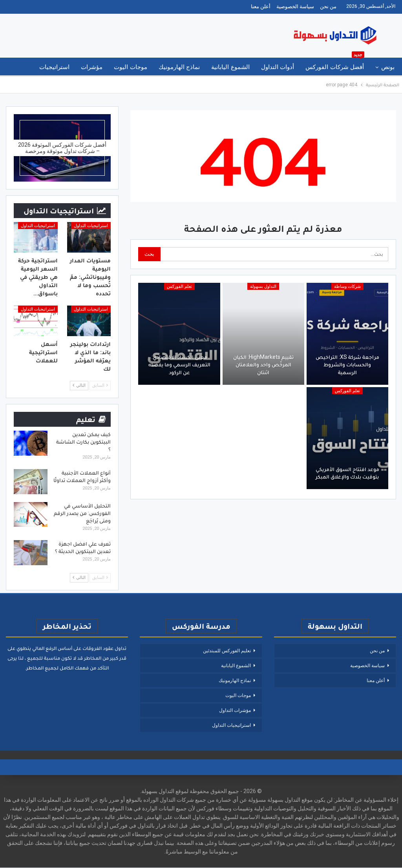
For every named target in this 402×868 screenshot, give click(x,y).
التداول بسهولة (263, 286)
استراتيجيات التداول (91, 225)
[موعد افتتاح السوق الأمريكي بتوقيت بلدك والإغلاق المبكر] (347, 438)
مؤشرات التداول (235, 710)
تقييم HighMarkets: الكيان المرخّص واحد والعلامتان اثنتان (263, 364)
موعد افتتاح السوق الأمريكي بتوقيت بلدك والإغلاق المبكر (347, 473)
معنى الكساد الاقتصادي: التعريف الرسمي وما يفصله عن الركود (179, 364)
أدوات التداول (277, 67)
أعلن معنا (260, 6)
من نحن (328, 6)
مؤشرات (91, 67)
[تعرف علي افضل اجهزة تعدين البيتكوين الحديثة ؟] (31, 552)
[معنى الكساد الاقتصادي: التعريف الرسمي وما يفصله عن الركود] (179, 334)
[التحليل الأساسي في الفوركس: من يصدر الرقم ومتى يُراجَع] (31, 514)
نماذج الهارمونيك (179, 67)
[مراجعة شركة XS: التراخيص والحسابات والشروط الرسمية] (347, 334)
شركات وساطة (347, 286)
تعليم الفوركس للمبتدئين (227, 650)
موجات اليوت (130, 67)
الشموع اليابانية (230, 67)
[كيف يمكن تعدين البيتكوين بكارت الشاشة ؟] (31, 443)
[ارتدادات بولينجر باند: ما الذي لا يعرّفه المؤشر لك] (89, 321)
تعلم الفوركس (179, 286)
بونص (388, 67)
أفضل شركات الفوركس (334, 64)
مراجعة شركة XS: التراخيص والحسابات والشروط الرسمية (347, 364)
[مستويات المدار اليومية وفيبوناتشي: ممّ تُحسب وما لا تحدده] (89, 237)
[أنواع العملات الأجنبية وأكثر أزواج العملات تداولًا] (31, 481)
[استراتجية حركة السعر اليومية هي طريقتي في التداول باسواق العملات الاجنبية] (36, 237)
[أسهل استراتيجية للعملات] (36, 321)
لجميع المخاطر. (41, 668)
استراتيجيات (54, 67)
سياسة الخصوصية (295, 6)
